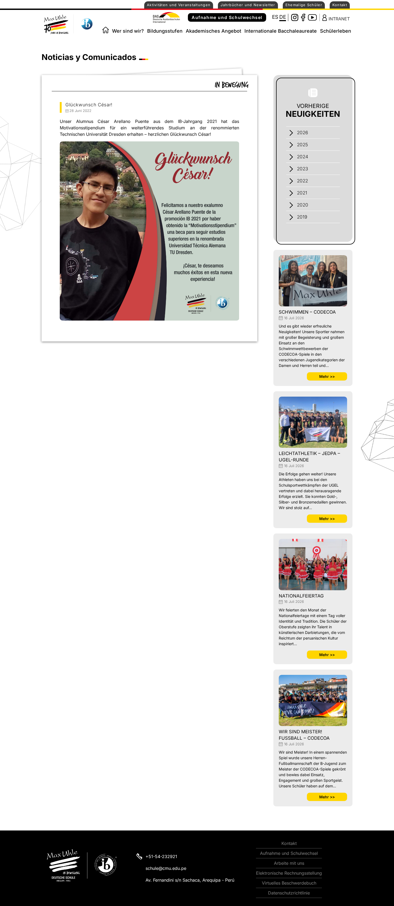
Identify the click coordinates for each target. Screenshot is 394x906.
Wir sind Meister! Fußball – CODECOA (304, 735)
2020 (302, 205)
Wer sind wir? (128, 31)
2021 (302, 193)
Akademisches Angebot (213, 31)
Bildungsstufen (165, 31)
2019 (302, 217)
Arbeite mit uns (289, 863)
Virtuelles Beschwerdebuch (289, 883)
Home (105, 30)
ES (275, 17)
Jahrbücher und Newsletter (248, 5)
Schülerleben (335, 31)
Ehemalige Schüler (303, 5)
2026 (302, 132)
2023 (302, 168)
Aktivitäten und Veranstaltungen (178, 5)
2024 (302, 156)
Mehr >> (327, 376)
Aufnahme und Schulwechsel (227, 17)
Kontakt (339, 5)
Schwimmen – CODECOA (307, 312)
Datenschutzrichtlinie (289, 893)
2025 (302, 144)
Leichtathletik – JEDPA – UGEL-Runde (309, 457)
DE (282, 17)
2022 (302, 180)
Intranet (339, 18)
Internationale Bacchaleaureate (280, 31)
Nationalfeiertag (301, 596)
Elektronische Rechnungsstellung (289, 873)
